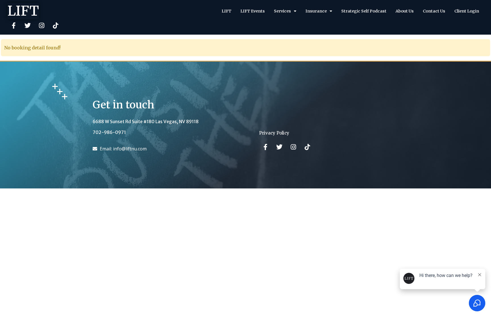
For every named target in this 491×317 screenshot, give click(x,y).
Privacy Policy (274, 133)
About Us (405, 11)
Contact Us (434, 11)
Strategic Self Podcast (363, 11)
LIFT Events (252, 11)
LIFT (23, 10)
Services (282, 11)
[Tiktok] (55, 25)
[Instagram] (41, 25)
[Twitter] (27, 25)
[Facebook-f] (13, 25)
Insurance (316, 11)
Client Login (466, 11)
